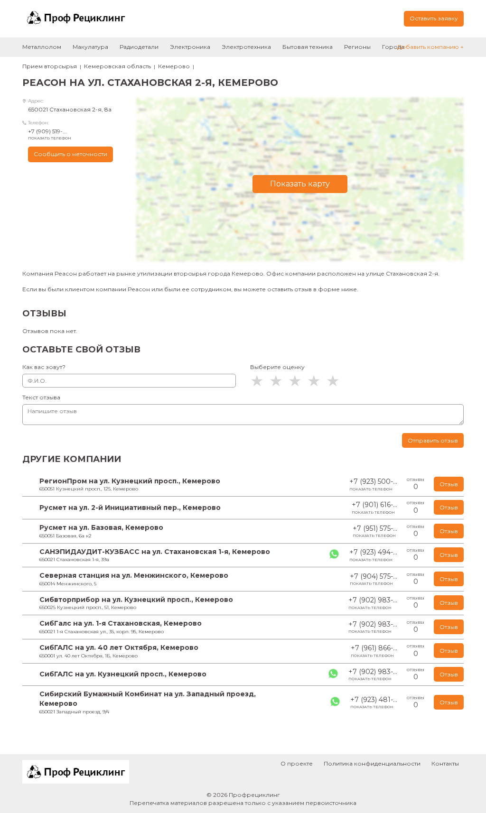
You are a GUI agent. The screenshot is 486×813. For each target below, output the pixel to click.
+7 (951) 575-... (375, 531)
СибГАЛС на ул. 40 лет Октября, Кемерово (118, 647)
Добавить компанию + (430, 46)
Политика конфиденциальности (372, 763)
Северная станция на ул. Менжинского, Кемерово (133, 575)
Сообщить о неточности (70, 153)
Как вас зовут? (43, 366)
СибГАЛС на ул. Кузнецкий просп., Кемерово (122, 674)
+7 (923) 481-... (373, 702)
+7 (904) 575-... (373, 579)
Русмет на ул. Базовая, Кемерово (101, 527)
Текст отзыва (41, 397)
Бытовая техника (307, 46)
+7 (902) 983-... (372, 603)
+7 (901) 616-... (374, 507)
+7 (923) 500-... (373, 484)
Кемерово (174, 66)
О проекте (296, 763)
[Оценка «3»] (297, 381)
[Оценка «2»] (278, 381)
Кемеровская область (117, 66)
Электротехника (246, 46)
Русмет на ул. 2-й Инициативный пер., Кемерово (130, 507)
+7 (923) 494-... (373, 555)
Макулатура (90, 46)
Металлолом (41, 46)
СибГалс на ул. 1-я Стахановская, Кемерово (120, 623)
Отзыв (448, 484)
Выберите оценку (277, 366)
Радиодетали (139, 46)
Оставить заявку (434, 18)
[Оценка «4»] (316, 381)
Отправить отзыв (433, 440)
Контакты (445, 763)
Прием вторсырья (49, 66)
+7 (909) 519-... (49, 134)
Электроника (190, 46)
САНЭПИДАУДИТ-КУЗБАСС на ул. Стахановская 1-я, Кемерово (154, 551)
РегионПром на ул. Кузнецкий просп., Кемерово (129, 481)
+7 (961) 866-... (374, 651)
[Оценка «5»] (335, 381)
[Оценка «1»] (259, 381)
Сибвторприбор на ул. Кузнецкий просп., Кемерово (136, 599)
